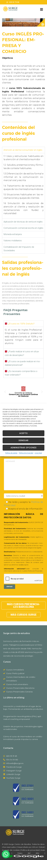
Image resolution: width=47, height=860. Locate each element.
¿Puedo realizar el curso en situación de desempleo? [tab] (22, 353)
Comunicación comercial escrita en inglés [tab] (23, 228)
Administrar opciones (23, 447)
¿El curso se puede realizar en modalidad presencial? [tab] (22, 363)
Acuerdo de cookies (10, 850)
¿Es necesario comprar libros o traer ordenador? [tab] (21, 373)
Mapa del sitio (28, 853)
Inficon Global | (38, 847)
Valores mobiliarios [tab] (13, 240)
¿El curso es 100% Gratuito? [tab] (20, 323)
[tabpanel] (23, 186)
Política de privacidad (26, 453)
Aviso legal (38, 453)
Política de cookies (11, 453)
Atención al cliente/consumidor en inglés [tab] (23, 150)
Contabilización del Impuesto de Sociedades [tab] (19, 249)
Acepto (23, 433)
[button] (5, 391)
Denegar (23, 440)
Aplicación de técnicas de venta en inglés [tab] (23, 221)
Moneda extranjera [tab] (13, 234)
